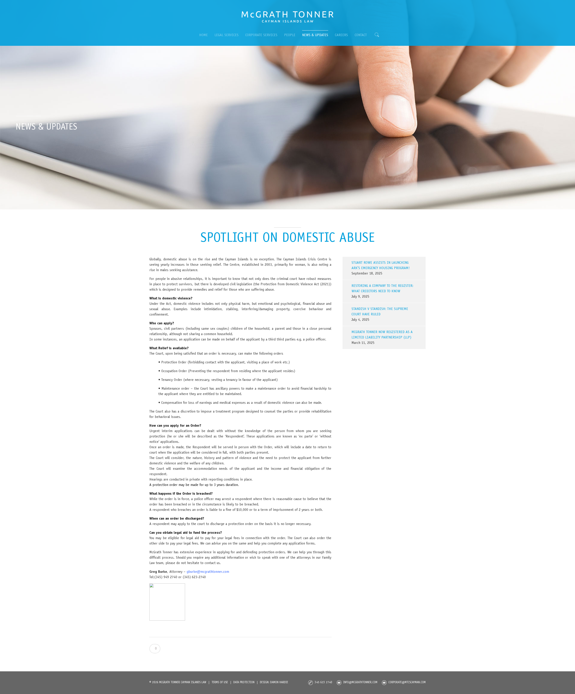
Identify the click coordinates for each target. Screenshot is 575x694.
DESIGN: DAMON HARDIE (274, 682)
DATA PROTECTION (243, 682)
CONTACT (361, 35)
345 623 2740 (323, 682)
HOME (203, 35)
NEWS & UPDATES (315, 35)
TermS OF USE (220, 682)
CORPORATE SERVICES (261, 35)
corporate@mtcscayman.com (407, 682)
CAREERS (341, 35)
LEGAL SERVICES (227, 35)
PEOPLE (289, 35)
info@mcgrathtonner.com (360, 682)
